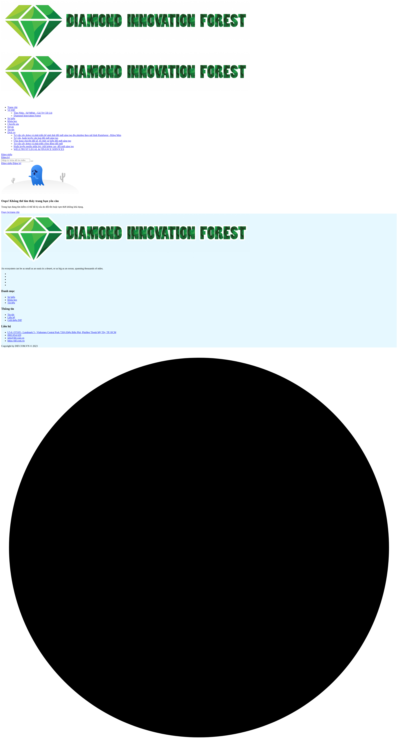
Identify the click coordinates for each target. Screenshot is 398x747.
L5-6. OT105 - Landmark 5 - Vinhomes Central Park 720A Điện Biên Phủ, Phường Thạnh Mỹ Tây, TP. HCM (61, 332)
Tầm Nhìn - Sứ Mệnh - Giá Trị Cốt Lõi (33, 113)
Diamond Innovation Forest (27, 115)
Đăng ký (5, 157)
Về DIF (11, 110)
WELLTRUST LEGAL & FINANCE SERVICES (39, 149)
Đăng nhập (6, 154)
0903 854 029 (14, 335)
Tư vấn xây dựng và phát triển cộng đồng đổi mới (38, 143)
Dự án (10, 127)
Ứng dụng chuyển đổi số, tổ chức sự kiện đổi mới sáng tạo (42, 140)
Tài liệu (11, 302)
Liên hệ (11, 317)
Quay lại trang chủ (10, 212)
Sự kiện (11, 118)
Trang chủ (12, 107)
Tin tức (10, 129)
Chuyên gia (13, 124)
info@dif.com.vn (15, 338)
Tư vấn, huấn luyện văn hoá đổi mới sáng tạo (36, 138)
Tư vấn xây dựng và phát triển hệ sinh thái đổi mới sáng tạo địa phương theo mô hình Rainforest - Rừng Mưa (67, 135)
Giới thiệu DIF (14, 320)
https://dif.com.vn (16, 340)
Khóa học (12, 121)
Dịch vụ (11, 132)
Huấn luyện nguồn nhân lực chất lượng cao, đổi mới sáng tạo (44, 146)
